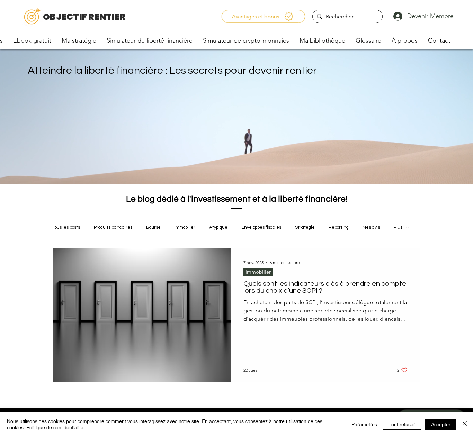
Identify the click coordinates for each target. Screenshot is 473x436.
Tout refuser (402, 424)
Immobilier (185, 227)
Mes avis (371, 227)
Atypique (218, 227)
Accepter (440, 424)
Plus (398, 227)
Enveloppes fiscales (261, 227)
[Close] (465, 424)
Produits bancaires (113, 227)
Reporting (339, 227)
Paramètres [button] (364, 424)
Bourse (153, 227)
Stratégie (305, 227)
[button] (263, 16)
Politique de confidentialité (54, 427)
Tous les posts (66, 227)
